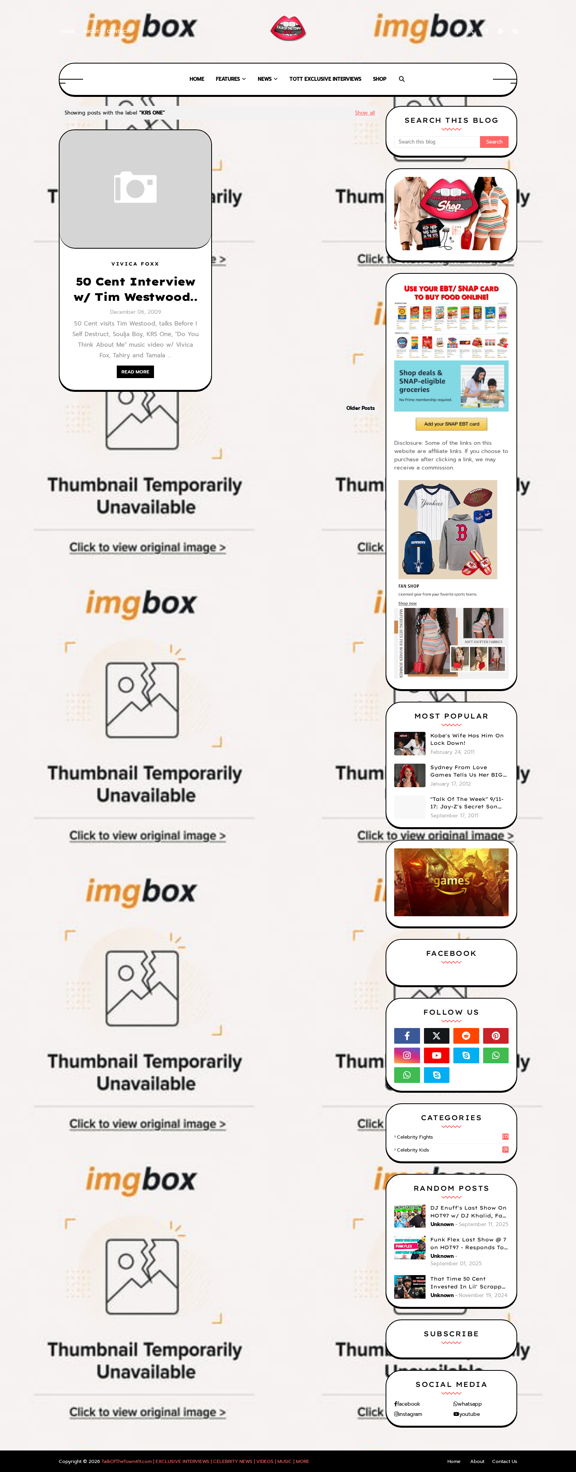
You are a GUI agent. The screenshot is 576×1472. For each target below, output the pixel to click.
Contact (118, 31)
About (91, 31)
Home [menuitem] (197, 79)
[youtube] (437, 1055)
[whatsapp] (496, 1055)
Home (68, 31)
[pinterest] (500, 31)
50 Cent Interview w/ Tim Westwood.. (135, 289)
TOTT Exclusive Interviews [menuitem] (325, 79)
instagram (410, 1414)
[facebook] (457, 31)
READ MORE (135, 371)
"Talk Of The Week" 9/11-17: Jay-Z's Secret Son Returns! (467, 803)
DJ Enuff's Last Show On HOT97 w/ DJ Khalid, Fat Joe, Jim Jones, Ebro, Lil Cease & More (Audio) (468, 1212)
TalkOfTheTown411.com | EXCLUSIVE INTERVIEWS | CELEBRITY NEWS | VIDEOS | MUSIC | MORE (205, 1461)
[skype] (513, 31)
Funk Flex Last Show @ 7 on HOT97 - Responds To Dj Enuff (468, 1243)
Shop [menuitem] (379, 79)
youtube (469, 1414)
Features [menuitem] (228, 79)
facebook (408, 1404)
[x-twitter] (471, 31)
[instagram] (486, 31)
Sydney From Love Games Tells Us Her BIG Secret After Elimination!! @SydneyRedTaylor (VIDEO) (466, 771)
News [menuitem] (265, 79)
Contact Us (504, 1461)
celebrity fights (452, 1137)
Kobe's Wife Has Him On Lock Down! (467, 739)
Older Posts (360, 408)
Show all (365, 112)
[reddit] (466, 1036)
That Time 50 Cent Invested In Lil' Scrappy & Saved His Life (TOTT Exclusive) (467, 1282)
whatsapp (470, 1404)
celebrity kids (452, 1150)
